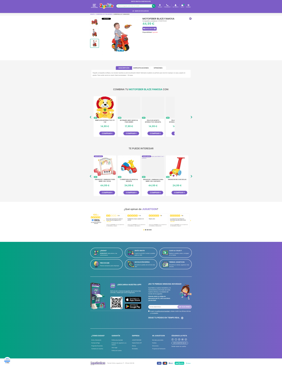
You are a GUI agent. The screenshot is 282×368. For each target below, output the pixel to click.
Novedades (135, 348)
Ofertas (134, 346)
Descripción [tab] (124, 68)
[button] (190, 18)
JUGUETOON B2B (136, 340)
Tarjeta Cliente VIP (137, 343)
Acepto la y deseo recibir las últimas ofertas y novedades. (170, 312)
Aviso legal (114, 347)
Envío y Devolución (96, 340)
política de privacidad (162, 311)
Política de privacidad (117, 340)
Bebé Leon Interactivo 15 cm (104, 121)
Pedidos (154, 343)
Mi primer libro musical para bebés (129, 121)
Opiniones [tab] (158, 68)
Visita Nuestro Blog (179, 343)
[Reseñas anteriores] (104, 221)
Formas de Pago (95, 343)
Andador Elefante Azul (129, 179)
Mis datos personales (157, 340)
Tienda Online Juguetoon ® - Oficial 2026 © (120, 363)
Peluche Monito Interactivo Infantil (153, 121)
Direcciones (155, 346)
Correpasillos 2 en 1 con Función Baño (177, 180)
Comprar (107, 133)
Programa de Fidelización (158, 348)
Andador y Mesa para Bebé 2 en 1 (153, 180)
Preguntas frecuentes (97, 346)
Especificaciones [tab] (141, 68)
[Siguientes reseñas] (191, 221)
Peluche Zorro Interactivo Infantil (177, 121)
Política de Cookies (117, 350)
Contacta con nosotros (97, 348)
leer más (109, 221)
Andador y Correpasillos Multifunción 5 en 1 (105, 180)
